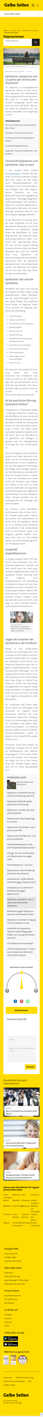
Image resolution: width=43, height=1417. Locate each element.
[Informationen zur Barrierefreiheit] (33, 5)
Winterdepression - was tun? (20, 864)
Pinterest (8, 1322)
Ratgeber (6, 30)
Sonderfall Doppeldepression (16, 146)
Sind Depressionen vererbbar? (20, 943)
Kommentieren (21, 1010)
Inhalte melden (9, 1385)
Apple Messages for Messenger (16, 1280)
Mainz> (6, 1200)
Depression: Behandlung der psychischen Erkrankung (19, 803)
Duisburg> (26, 1200)
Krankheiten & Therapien (30, 30)
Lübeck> (6, 1223)
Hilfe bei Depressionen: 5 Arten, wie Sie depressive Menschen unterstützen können (21, 952)
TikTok (6, 1326)
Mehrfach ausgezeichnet (16, 1352)
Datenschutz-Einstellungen (14, 1381)
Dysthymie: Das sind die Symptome (19, 133)
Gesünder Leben (16, 30)
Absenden (30, 1067)
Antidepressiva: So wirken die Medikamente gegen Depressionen (20, 890)
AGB (29, 1381)
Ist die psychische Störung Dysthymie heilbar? (19, 139)
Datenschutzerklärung (24, 1377)
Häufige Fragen (10, 1257)
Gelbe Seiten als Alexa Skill (14, 1284)
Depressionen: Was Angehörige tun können (21, 820)
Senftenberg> (17, 1206)
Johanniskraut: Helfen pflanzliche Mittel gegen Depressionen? (21, 881)
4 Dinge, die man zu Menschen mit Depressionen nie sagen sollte (20, 856)
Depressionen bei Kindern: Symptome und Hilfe (21, 829)
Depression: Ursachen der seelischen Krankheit (21, 812)
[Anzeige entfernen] (41, 1414)
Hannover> (35, 1195)
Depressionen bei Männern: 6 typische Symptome (21, 837)
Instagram (8, 1314)
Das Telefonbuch (10, 1299)
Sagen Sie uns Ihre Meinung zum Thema (21, 1049)
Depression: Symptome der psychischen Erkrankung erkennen (21, 794)
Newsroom (8, 1272)
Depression (15, 173)
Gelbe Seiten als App (12, 1276)
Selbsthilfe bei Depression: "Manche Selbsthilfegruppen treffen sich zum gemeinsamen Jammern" (21, 933)
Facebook (8, 1318)
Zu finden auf (11, 1310)
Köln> (24, 1195)
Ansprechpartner (11, 1253)
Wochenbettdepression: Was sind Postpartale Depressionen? (21, 846)
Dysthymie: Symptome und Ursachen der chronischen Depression (21, 902)
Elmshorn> (7, 1214)
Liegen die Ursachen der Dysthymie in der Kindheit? (21, 152)
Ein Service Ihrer (12, 1402)
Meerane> (16, 1195)
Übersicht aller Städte (12, 1261)
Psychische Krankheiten (11, 33)
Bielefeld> (7, 1206)
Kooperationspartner (12, 1295)
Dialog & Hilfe (11, 1249)
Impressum (7, 1377)
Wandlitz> (16, 1200)
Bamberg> (26, 1206)
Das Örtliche (9, 1303)
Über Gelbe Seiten (13, 1268)
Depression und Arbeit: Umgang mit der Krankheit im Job (21, 921)
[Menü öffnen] (37, 5)
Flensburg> (26, 1223)
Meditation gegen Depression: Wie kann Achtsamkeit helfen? (20, 913)
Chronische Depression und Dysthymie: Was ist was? (20, 126)
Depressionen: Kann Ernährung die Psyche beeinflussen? (20, 872)
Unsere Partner (11, 1291)
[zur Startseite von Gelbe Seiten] (20, 1395)
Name (11, 1039)
